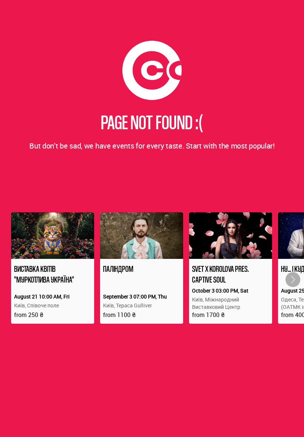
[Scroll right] (292, 279)
